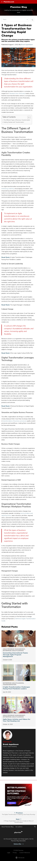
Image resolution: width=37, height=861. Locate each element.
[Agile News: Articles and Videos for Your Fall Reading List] (18, 705)
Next (18, 820)
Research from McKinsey (17, 93)
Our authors (19, 827)
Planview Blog (18, 7)
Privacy (15, 852)
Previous (18, 813)
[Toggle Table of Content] (28, 117)
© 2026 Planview (18, 850)
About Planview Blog (7, 827)
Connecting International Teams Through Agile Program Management (15, 652)
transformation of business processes (14, 421)
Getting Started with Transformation (14, 122)
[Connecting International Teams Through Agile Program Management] (18, 638)
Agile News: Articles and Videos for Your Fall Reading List (16, 718)
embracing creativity (7, 189)
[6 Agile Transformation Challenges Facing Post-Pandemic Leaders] (18, 672)
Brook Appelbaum (27, 45)
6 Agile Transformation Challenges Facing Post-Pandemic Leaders (16, 686)
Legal (8, 852)
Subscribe (18, 844)
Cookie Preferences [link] (24, 852)
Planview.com (9, 2)
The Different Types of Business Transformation (17, 120)
